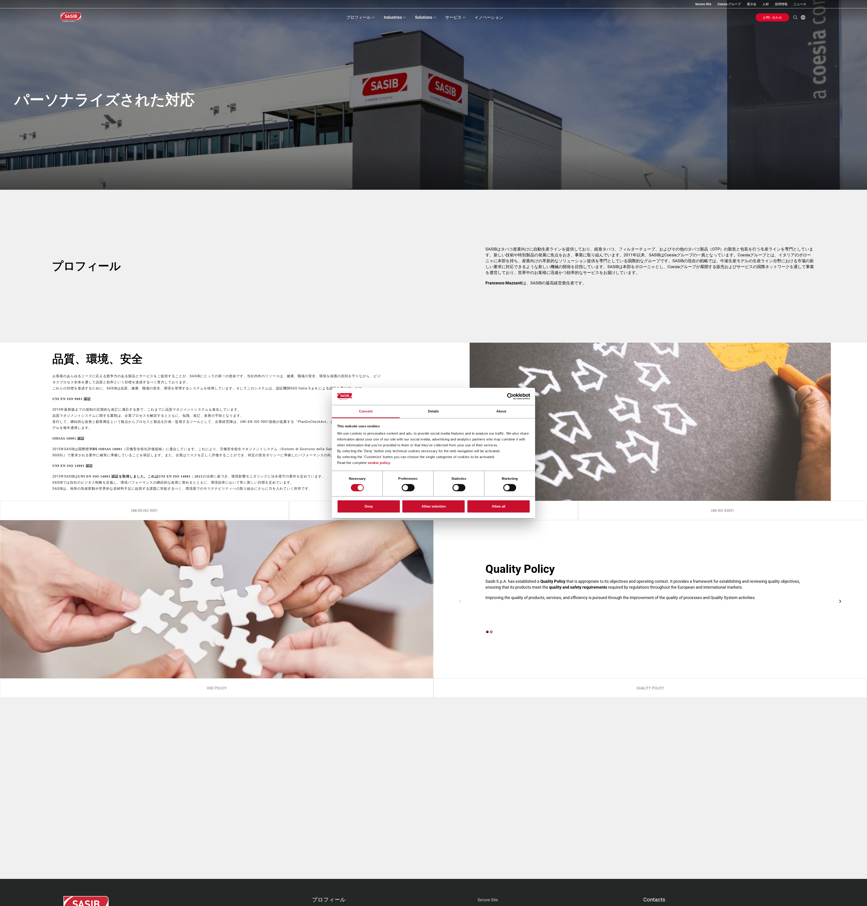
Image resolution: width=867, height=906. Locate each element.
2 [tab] (491, 632)
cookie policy (379, 463)
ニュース (800, 4)
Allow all (498, 506)
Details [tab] (433, 411)
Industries (393, 17)
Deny (369, 506)
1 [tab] (487, 632)
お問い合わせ (772, 17)
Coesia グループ (729, 4)
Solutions (423, 17)
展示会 (751, 4)
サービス (453, 17)
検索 (795, 17)
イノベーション (489, 17)
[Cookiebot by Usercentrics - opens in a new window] (510, 396)
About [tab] (501, 411)
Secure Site (703, 4)
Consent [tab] (366, 411)
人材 (765, 4)
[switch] (408, 487)
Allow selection (434, 506)
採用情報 (781, 4)
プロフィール (358, 17)
